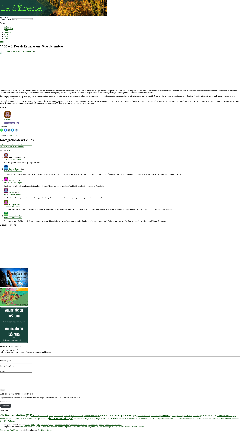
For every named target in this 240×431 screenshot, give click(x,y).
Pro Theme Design (45, 430)
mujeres (90, 418)
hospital (16, 418)
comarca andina (92, 416)
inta (29, 418)
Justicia (33, 418)
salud (199, 418)
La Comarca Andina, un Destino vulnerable (16, 145)
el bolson (188, 416)
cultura (174, 416)
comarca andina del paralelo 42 (118, 415)
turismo (236, 418)
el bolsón (197, 416)
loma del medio (79, 418)
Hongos (10, 418)
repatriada (184, 419)
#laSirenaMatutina (62, 425)
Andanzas (7, 27)
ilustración (23, 418)
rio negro (192, 418)
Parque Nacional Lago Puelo (136, 419)
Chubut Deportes (77, 416)
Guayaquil (232, 416)
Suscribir (5, 406)
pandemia (122, 418)
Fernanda (6, 51)
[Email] (16, 123)
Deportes (7, 32)
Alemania (36, 416)
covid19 (166, 416)
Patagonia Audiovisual (152, 418)
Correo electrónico (7, 366)
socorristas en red (208, 418)
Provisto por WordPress (9, 430)
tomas (217, 418)
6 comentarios (28, 51)
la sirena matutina (61, 418)
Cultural (7, 31)
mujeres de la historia (107, 418)
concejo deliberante (144, 416)
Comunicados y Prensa (78, 425)
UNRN (5, 421)
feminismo (208, 415)
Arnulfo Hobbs (14, 204)
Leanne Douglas (15, 216)
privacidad (176, 418)
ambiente (44, 416)
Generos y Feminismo (113, 425)
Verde (6, 38)
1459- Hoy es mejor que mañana (12, 147)
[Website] (18, 123)
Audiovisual (8, 29)
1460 (1, 41)
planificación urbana (166, 418)
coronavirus (156, 416)
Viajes (13, 421)
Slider (15, 135)
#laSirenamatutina (16, 415)
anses (51, 416)
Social (6, 34)
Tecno (6, 36)
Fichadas (223, 416)
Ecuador (180, 416)
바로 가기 (12, 192)
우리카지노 (12, 181)
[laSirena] (53, 15)
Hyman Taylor (14, 169)
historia (3, 419)
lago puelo (43, 419)
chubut (67, 416)
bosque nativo (58, 416)
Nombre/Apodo (5, 361)
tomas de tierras (226, 419)
